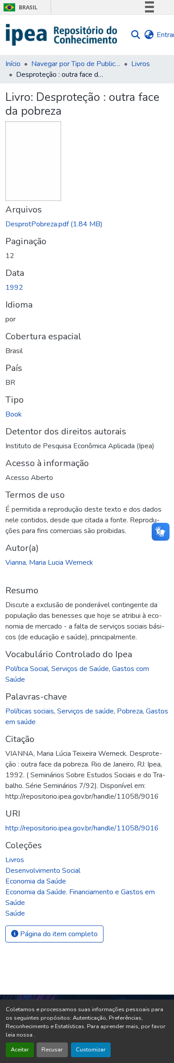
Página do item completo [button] (58, 934)
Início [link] (13, 64)
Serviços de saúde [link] (85, 711)
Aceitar (20, 1050)
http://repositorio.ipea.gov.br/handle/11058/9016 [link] (82, 828)
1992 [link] (14, 287)
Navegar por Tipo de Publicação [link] (75, 64)
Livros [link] (140, 64)
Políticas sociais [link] (29, 711)
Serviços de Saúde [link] (80, 669)
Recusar (52, 1050)
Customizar (91, 1050)
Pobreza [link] (130, 711)
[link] (87, 224)
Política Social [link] (26, 669)
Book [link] (13, 414)
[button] (61, 35)
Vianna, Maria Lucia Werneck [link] (49, 562)
